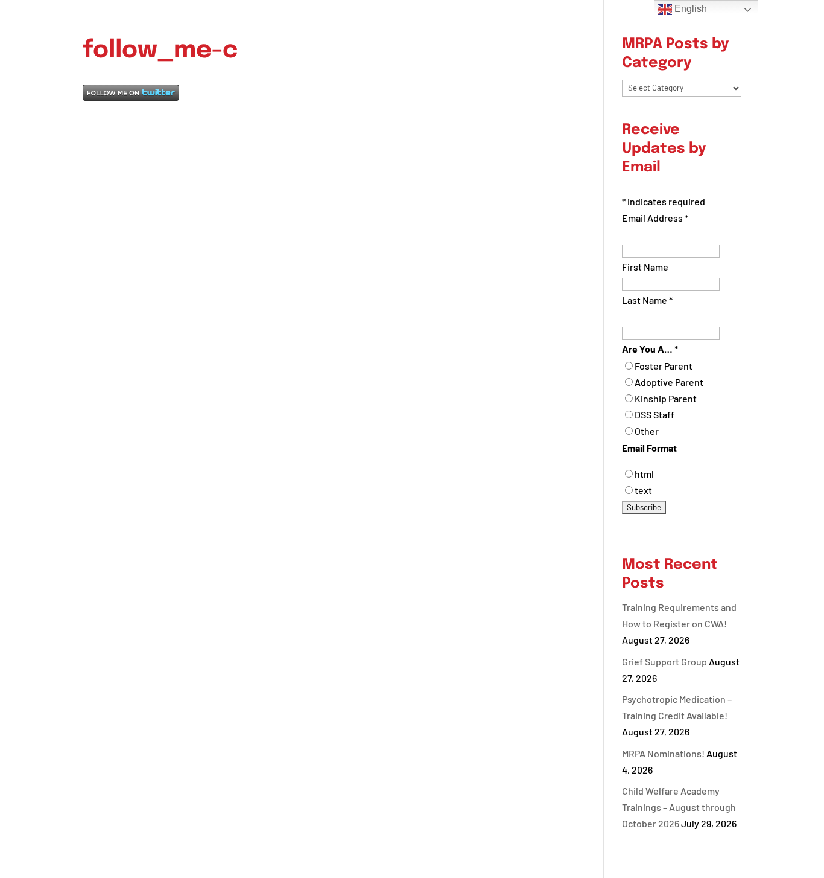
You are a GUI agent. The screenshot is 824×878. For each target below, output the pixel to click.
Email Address (655, 217)
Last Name (647, 300)
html (644, 473)
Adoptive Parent (669, 382)
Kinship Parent (666, 398)
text (643, 490)
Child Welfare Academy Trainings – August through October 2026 (679, 807)
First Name (645, 266)
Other (647, 431)
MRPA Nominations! (663, 753)
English (689, 9)
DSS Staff (654, 414)
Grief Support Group (664, 661)
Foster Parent (663, 365)
